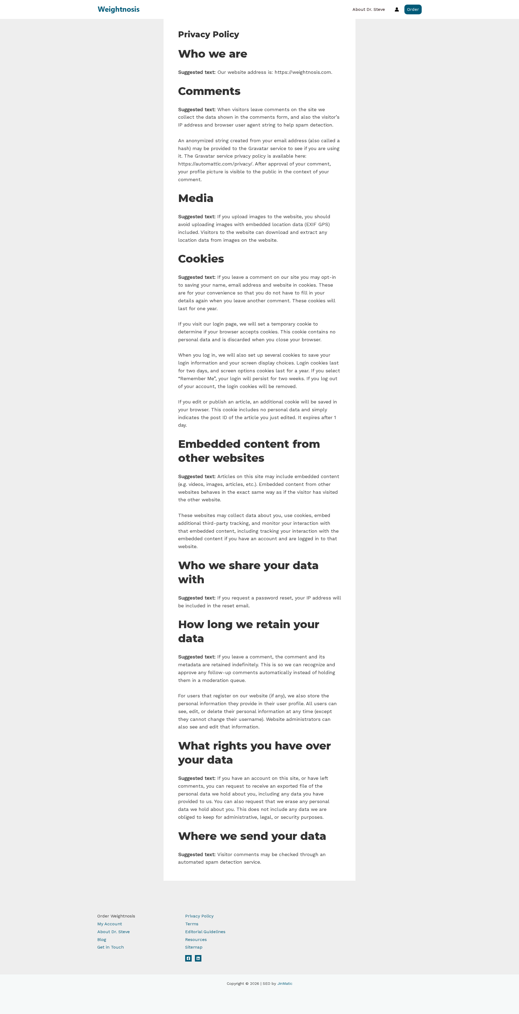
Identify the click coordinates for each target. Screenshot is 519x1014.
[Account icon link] (397, 9)
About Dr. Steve (368, 9)
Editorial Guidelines (205, 931)
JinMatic (284, 983)
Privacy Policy (199, 916)
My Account (109, 923)
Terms (191, 923)
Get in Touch (110, 947)
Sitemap (193, 947)
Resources (196, 939)
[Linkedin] (198, 958)
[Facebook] (188, 958)
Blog (101, 939)
